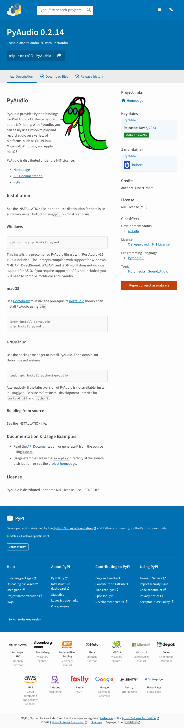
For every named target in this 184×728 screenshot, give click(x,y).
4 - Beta (133, 231)
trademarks (106, 718)
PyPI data (130, 120)
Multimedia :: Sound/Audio (148, 271)
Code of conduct (151, 590)
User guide (14, 590)
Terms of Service (151, 578)
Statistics (57, 594)
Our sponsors (60, 606)
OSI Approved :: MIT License (149, 244)
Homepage (21, 169)
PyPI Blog (57, 578)
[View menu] (159, 9)
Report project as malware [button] (149, 285)
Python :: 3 (136, 257)
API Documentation (28, 176)
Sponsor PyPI (104, 596)
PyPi (16, 182)
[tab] (22, 76)
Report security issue (154, 584)
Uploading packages (20, 584)
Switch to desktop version (25, 620)
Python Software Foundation (73, 528)
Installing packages (20, 578)
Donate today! (17, 547)
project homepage (62, 463)
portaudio (76, 301)
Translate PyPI (105, 590)
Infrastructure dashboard (60, 586)
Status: (28, 536)
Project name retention (22, 596)
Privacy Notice (150, 596)
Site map (96, 722)
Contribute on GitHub (110, 584)
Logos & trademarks (64, 600)
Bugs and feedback (108, 578)
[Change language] (171, 9)
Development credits (109, 602)
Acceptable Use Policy (155, 602)
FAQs (10, 602)
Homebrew (21, 301)
